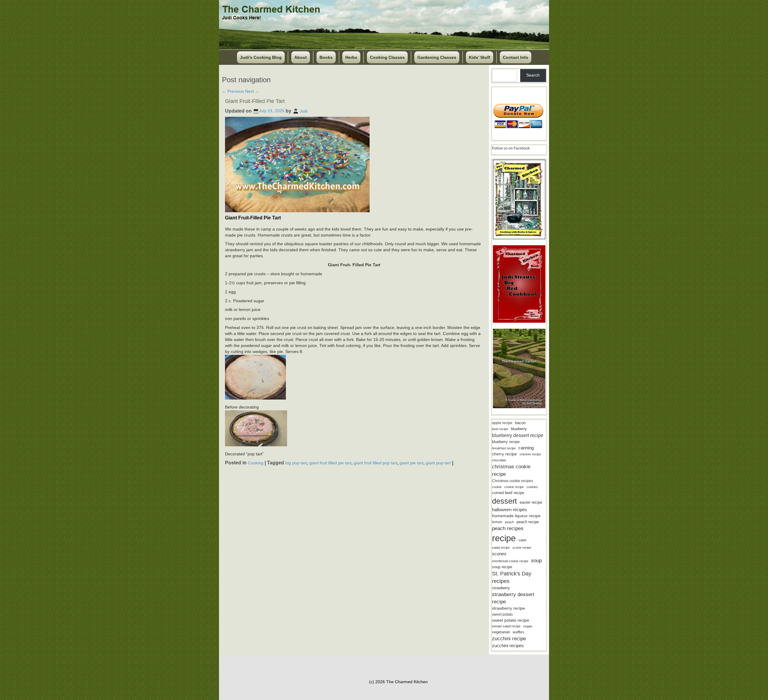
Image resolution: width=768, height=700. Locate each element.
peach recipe (528, 522)
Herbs (351, 57)
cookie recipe (514, 487)
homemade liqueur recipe (516, 515)
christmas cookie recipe (511, 470)
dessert (504, 501)
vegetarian (501, 632)
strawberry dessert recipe (513, 598)
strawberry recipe (508, 608)
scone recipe (521, 547)
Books (326, 57)
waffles (518, 632)
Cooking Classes (387, 57)
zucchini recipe (509, 638)
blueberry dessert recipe (517, 435)
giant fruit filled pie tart (330, 462)
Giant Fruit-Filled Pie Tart (255, 101)
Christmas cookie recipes (512, 481)
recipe (504, 538)
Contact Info (515, 57)
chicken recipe (530, 454)
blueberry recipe (506, 441)
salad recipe (501, 547)
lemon (497, 522)
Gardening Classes (436, 57)
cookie (497, 487)
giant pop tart (438, 462)
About (300, 57)
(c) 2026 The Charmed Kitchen (398, 681)
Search (533, 75)
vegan (527, 626)
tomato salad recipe (506, 626)
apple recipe (502, 423)
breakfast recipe (504, 448)
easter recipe (531, 502)
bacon (520, 423)
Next (252, 91)
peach (509, 522)
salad (522, 540)
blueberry (519, 429)
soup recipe (502, 567)
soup (536, 560)
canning (526, 447)
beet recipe (500, 429)
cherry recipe (504, 454)
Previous (233, 91)
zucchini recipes (508, 645)
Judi (304, 110)
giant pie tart (411, 462)
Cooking (255, 462)
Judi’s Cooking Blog (261, 57)
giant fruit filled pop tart (375, 462)
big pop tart (296, 462)
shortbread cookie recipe (510, 561)
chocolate (499, 460)
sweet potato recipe (510, 620)
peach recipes (508, 528)
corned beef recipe (508, 493)
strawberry (501, 588)
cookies (532, 487)
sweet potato (502, 614)
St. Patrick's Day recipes (511, 577)
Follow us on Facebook (511, 148)
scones (499, 553)
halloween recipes (509, 509)
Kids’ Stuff (479, 57)
